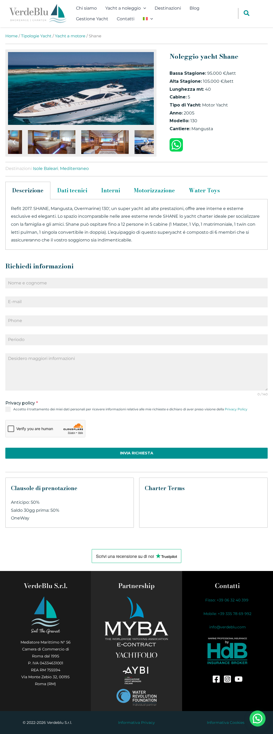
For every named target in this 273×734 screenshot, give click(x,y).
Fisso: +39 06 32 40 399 (227, 600)
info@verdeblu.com (227, 627)
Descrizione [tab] (27, 190)
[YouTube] (239, 679)
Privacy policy (21, 403)
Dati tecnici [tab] (72, 190)
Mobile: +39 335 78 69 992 (227, 613)
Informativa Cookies (225, 722)
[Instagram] (227, 679)
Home (11, 36)
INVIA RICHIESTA (136, 453)
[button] (14, 142)
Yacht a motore (70, 36)
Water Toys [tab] (204, 190)
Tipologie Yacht (36, 36)
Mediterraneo (74, 168)
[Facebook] (216, 679)
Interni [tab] (110, 190)
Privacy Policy (236, 409)
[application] (143, 8)
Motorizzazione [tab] (154, 190)
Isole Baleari (45, 168)
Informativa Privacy (136, 722)
